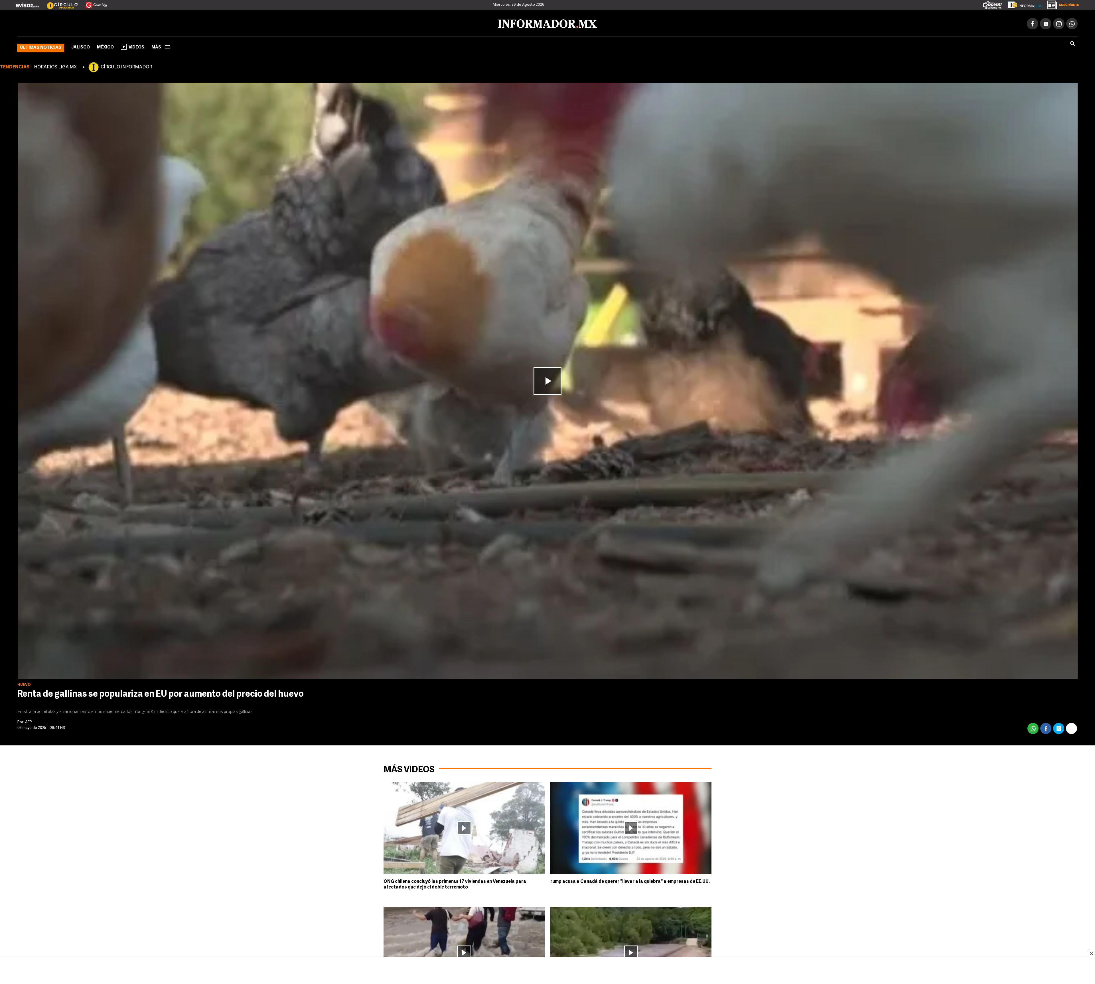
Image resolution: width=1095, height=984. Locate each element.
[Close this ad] (1091, 953)
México (105, 46)
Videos (136, 46)
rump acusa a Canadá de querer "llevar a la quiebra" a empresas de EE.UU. (630, 880)
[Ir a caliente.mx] (992, 3)
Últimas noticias (40, 46)
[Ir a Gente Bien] (93, 3)
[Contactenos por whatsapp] (1072, 22)
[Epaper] (1022, 3)
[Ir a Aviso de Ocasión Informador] (27, 3)
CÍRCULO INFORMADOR (126, 66)
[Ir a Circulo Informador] (59, 3)
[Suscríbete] (1061, 3)
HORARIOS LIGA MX (55, 66)
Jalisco (80, 46)
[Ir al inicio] (84, 23)
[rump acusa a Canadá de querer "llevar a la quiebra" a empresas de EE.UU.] (630, 827)
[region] (547, 971)
